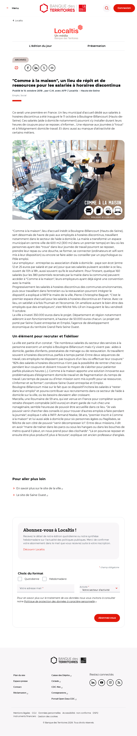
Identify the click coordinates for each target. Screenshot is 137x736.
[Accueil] (63, 8)
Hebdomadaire (57, 578)
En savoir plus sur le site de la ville (38, 488)
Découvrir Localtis (34, 549)
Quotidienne (32, 578)
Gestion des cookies (48, 716)
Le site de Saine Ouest (31, 495)
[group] (68, 180)
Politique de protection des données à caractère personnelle (59, 601)
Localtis (19, 20)
